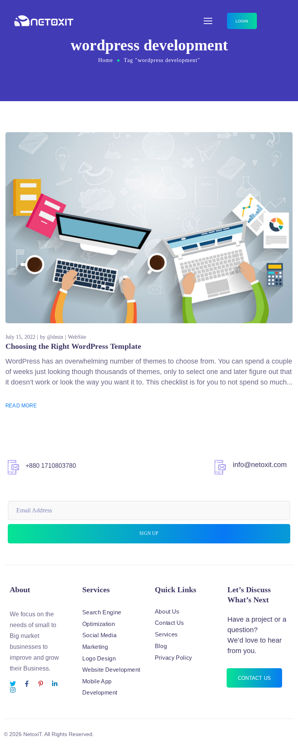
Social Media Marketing (99, 641)
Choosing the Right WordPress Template (73, 346)
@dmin (55, 337)
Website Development (111, 670)
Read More (21, 406)
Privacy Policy (173, 657)
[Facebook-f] (27, 684)
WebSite (77, 337)
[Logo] (43, 21)
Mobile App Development (99, 687)
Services (166, 634)
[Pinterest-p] (41, 684)
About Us (167, 611)
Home (105, 60)
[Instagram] (13, 690)
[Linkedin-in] (55, 684)
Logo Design (99, 658)
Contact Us (169, 623)
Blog (161, 646)
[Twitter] (13, 684)
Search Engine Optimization (101, 618)
